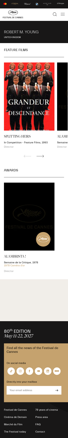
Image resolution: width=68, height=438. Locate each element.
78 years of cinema (46, 409)
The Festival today (15, 431)
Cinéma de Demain (15, 417)
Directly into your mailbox (22, 381)
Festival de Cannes (15, 409)
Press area (41, 417)
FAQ (38, 424)
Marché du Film (13, 424)
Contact (40, 431)
